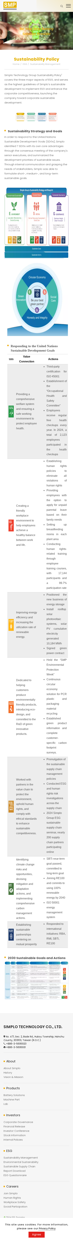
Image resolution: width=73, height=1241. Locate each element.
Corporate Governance (18, 1122)
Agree (36, 1234)
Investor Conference (16, 1131)
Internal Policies (13, 1139)
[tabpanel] (36, 31)
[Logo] (10, 5)
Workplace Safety (15, 1202)
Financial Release (14, 1126)
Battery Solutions (14, 1095)
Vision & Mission (13, 1077)
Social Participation (15, 1206)
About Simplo (12, 1068)
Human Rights (12, 1198)
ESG (25, 64)
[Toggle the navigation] (68, 6)
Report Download (14, 1171)
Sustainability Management (45, 64)
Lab (6, 1104)
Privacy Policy (47, 1228)
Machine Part (12, 1099)
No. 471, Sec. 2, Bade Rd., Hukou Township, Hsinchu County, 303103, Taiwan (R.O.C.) (34, 1038)
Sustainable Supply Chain (19, 1166)
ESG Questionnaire (15, 1175)
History (8, 1072)
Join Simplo (11, 1193)
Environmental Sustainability (21, 1162)
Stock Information (15, 1135)
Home (16, 64)
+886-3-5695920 (16, 1043)
